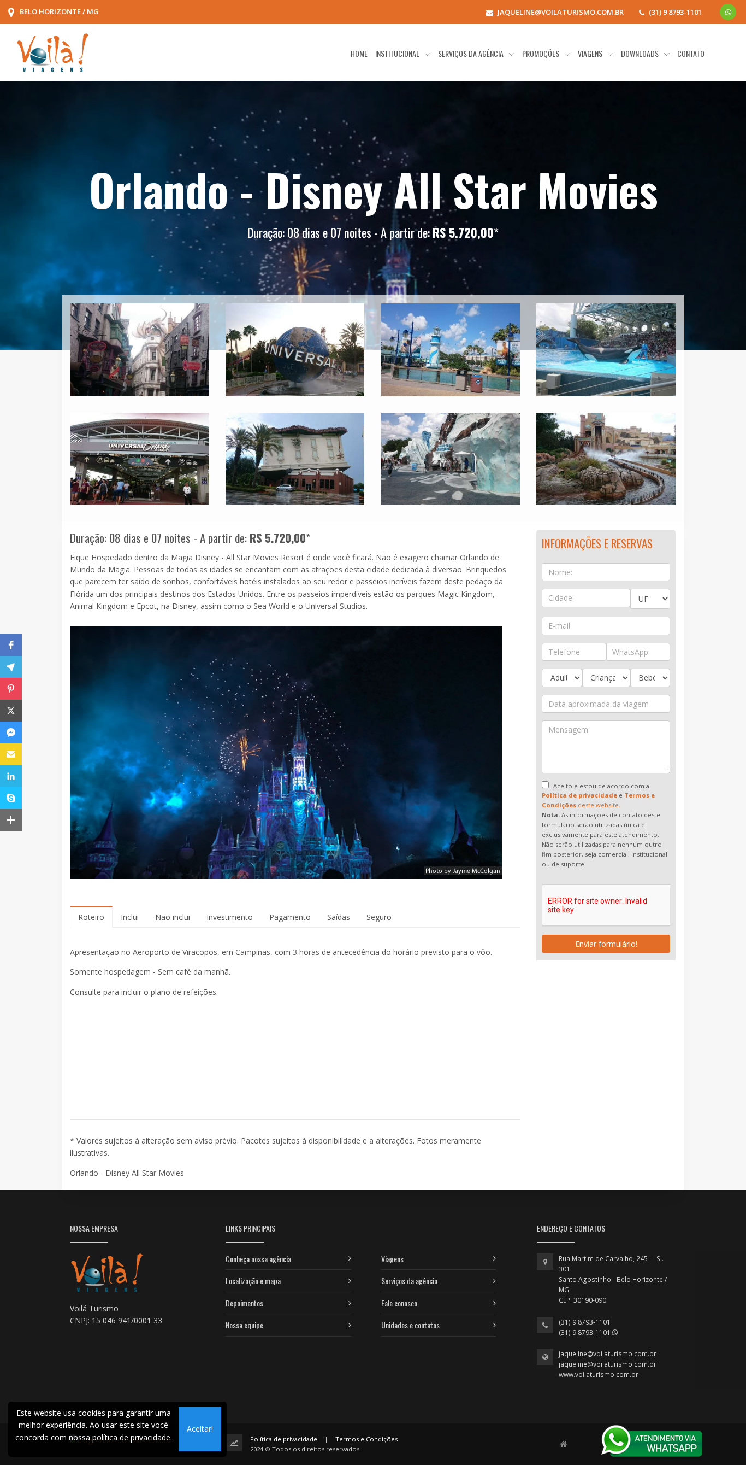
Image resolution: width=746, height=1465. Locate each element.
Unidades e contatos (410, 1325)
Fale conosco (399, 1303)
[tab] (91, 917)
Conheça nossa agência (258, 1258)
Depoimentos (244, 1303)
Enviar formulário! (606, 944)
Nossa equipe (244, 1325)
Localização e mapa (253, 1280)
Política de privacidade (283, 1439)
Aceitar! (200, 1428)
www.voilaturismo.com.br (598, 1374)
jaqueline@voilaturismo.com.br (607, 1353)
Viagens (392, 1258)
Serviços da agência (409, 1280)
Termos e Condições (366, 1439)
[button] (11, 645)
